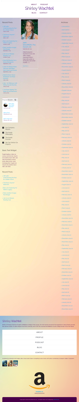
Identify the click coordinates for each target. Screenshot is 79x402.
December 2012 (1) (67, 272)
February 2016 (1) (67, 221)
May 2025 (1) (65, 53)
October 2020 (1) (66, 178)
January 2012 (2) (66, 302)
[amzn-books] (39, 369)
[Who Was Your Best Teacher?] (6, 104)
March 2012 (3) (66, 295)
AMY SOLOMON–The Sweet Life (29, 45)
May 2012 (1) (65, 289)
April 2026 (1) (65, 30)
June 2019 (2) (65, 201)
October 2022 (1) (66, 120)
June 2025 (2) (65, 50)
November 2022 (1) (67, 117)
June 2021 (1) (65, 154)
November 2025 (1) (67, 36)
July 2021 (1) (65, 151)
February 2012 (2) (67, 299)
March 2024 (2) (66, 80)
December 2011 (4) (67, 305)
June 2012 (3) (65, 285)
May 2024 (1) (65, 77)
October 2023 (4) (66, 90)
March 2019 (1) (66, 208)
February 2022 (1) (67, 137)
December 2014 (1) (67, 238)
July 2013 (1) (65, 252)
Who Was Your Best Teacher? (11, 105)
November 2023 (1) (67, 87)
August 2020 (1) (66, 184)
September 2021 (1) (67, 147)
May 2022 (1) (65, 130)
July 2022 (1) (65, 127)
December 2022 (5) (67, 114)
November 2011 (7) (67, 309)
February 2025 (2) (67, 60)
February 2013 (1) (67, 268)
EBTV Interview (8, 118)
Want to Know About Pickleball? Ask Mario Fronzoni (9, 76)
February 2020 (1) (67, 194)
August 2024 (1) (66, 70)
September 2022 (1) (67, 124)
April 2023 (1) (65, 104)
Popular (4, 100)
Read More (25, 66)
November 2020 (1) (67, 174)
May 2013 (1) (65, 258)
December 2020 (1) (67, 171)
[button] (10, 128)
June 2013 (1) (65, 255)
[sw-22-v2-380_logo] (39, 7)
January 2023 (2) (66, 110)
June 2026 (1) (65, 26)
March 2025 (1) (66, 56)
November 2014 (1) (67, 241)
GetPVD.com (56, 399)
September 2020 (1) (67, 181)
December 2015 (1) (67, 225)
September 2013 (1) (67, 248)
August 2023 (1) (66, 93)
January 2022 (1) (66, 141)
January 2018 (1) (66, 215)
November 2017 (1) (67, 218)
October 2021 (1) (66, 144)
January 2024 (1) (66, 83)
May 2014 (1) (65, 245)
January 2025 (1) (66, 63)
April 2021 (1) (65, 161)
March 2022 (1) (66, 134)
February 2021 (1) (67, 164)
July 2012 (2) (65, 282)
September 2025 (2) (67, 43)
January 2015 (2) (66, 235)
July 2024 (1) (65, 73)
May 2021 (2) (65, 157)
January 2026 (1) (66, 33)
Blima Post (7, 112)
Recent (10, 100)
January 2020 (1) (66, 198)
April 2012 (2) (65, 292)
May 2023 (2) (65, 100)
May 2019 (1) (65, 204)
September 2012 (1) (67, 279)
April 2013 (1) (65, 262)
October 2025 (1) (66, 40)
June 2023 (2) (65, 97)
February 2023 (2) (67, 107)
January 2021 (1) (66, 167)
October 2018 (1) (66, 211)
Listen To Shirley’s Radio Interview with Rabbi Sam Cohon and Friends (10, 68)
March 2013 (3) (66, 265)
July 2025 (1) (65, 46)
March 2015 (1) (66, 231)
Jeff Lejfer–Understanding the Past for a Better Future (10, 28)
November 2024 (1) (67, 66)
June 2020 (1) (65, 188)
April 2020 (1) (65, 191)
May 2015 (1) (65, 228)
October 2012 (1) (66, 275)
